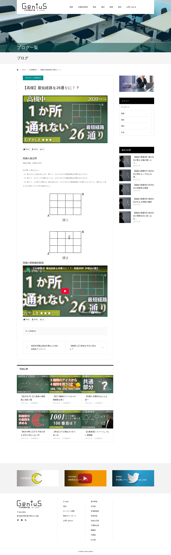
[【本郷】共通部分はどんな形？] (97, 384)
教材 (119, 7)
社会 (122, 132)
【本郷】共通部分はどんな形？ (96, 398)
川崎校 (93, 535)
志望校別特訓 (83, 7)
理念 (64, 506)
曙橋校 (93, 530)
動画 (111, 7)
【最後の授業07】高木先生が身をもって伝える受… (143, 174)
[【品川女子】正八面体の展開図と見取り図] (33, 384)
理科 (122, 126)
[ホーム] (17, 70)
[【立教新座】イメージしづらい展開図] (97, 419)
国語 (122, 120)
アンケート (125, 107)
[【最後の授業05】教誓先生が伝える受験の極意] (125, 203)
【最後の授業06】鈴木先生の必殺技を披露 (143, 186)
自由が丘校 (95, 521)
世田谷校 (94, 516)
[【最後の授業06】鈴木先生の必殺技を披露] (125, 189)
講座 (94, 7)
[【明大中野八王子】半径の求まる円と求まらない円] (33, 419)
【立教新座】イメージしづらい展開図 (97, 433)
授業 (71, 7)
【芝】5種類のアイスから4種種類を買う (64, 398)
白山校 (93, 540)
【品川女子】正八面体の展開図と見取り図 (33, 398)
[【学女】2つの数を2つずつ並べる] (65, 419)
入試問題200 (37, 78)
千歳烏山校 (95, 525)
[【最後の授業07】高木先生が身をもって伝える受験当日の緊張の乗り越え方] (125, 175)
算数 (122, 113)
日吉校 (93, 506)
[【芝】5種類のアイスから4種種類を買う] (65, 384)
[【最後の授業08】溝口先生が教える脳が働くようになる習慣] (125, 161)
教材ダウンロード (69, 516)
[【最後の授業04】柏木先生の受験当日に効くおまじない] (125, 217)
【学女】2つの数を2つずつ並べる (64, 433)
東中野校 (94, 501)
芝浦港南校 (95, 511)
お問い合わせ (131, 7)
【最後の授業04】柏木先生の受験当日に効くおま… (143, 216)
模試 (103, 7)
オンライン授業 (69, 511)
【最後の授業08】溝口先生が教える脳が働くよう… (143, 160)
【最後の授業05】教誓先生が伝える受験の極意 (143, 200)
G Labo (66, 501)
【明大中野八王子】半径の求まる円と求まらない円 (33, 433)
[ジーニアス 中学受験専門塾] (34, 7)
